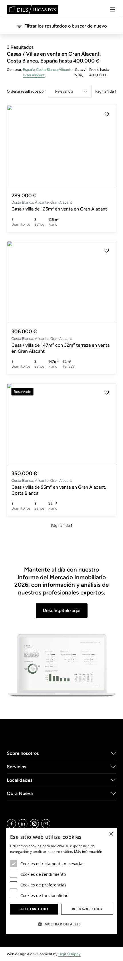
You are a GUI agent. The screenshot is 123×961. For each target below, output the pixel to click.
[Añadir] (107, 114)
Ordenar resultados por (26, 91)
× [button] (111, 834)
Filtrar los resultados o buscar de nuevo (65, 26)
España (29, 69)
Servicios (16, 766)
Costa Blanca (47, 69)
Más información (88, 851)
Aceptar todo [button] (34, 909)
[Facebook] (11, 823)
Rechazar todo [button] (87, 909)
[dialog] (61, 881)
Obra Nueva (20, 793)
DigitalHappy (69, 954)
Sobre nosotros (23, 753)
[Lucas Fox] (32, 9)
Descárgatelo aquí (61, 610)
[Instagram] (34, 823)
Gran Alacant (34, 75)
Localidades (20, 780)
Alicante (65, 69)
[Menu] (112, 9)
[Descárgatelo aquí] (61, 666)
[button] (107, 146)
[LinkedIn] (22, 823)
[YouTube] (45, 823)
